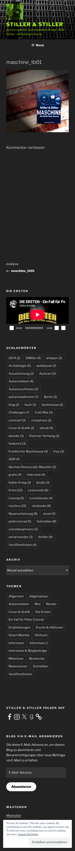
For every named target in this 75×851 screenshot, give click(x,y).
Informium (16, 643)
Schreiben (46, 521)
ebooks (16, 436)
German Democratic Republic (32, 467)
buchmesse (52, 405)
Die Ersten (43, 612)
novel (49, 514)
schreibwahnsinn (23, 529)
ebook (46, 428)
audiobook (46, 366)
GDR (14, 459)
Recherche (37, 658)
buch (30, 405)
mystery (17, 506)
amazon (54, 358)
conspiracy (41, 420)
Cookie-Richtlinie (28, 834)
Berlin (50, 397)
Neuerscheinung (23, 514)
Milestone (16, 658)
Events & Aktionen (49, 627)
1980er (33, 358)
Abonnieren (21, 787)
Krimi (15, 490)
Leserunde (38, 490)
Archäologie (20, 366)
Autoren (47, 373)
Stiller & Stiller (34, 24)
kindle (43, 482)
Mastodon (13, 815)
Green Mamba (19, 635)
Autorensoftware (23, 389)
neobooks (41, 506)
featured (17, 443)
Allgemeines (38, 596)
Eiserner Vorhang (44, 436)
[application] (37, 314)
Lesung (16, 498)
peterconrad (20, 521)
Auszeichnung (21, 373)
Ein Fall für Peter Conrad (26, 619)
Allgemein (16, 596)
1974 (14, 358)
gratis (15, 475)
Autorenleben (21, 381)
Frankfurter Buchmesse (28, 451)
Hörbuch (41, 635)
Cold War (44, 412)
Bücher (51, 604)
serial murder (21, 537)
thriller (45, 537)
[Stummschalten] (57, 328)
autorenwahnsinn (24, 397)
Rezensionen (18, 666)
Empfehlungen (19, 627)
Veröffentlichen (22, 545)
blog (14, 405)
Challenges (19, 412)
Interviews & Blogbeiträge (28, 651)
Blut (38, 604)
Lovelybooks (40, 498)
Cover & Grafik (21, 428)
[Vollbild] (63, 328)
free (58, 451)
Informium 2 (39, 643)
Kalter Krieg (20, 482)
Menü (40, 45)
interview (36, 475)
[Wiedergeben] (12, 328)
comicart (17, 420)
